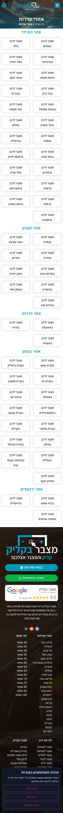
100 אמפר (21, 695)
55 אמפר (22, 659)
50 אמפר (22, 655)
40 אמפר (22, 643)
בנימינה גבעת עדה (42, 663)
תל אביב (47, 651)
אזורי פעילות (44, 636)
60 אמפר (22, 663)
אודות (23, 747)
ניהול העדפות (31, 805)
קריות (49, 703)
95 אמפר (22, 691)
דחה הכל (31, 797)
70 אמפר (22, 679)
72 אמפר (22, 683)
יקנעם (48, 727)
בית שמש (46, 699)
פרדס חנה (46, 643)
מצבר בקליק (20, 740)
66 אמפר (22, 675)
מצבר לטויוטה (44, 751)
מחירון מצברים (19, 751)
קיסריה (48, 667)
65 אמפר (22, 671)
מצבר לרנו (46, 763)
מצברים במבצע (18, 763)
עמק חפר (47, 655)
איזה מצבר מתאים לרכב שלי (17, 757)
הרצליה (48, 647)
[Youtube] (31, 628)
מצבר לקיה (46, 759)
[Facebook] (37, 628)
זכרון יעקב (46, 659)
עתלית (48, 671)
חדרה (49, 711)
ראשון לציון (45, 707)
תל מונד (48, 683)
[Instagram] (26, 628)
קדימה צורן (46, 679)
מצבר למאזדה (44, 747)
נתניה (49, 715)
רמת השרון (46, 687)
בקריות (48, 723)
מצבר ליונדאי (45, 755)
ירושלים (47, 695)
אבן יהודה (46, 675)
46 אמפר (22, 651)
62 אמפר (22, 667)
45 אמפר (22, 647)
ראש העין (46, 691)
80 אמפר (22, 687)
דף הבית (39, 24)
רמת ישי (47, 731)
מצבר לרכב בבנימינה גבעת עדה (15, 460)
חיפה (49, 719)
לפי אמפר (21, 636)
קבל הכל (31, 788)
